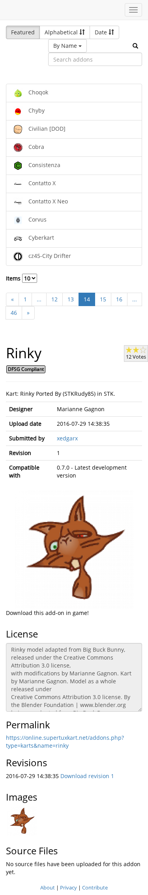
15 (103, 299)
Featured (23, 32)
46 (14, 312)
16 (119, 299)
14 (87, 299)
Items (14, 278)
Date (102, 32)
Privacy (68, 887)
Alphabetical (62, 32)
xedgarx (67, 438)
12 (54, 299)
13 (70, 299)
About (47, 887)
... (39, 299)
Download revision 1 (87, 776)
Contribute (95, 887)
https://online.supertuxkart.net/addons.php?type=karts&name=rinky (65, 741)
